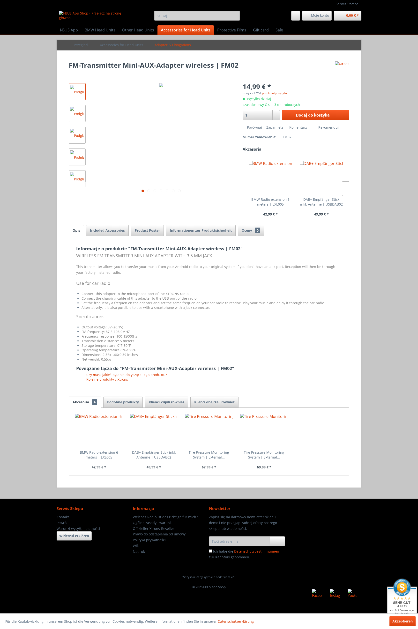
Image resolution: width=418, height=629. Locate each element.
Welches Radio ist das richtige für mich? (165, 517)
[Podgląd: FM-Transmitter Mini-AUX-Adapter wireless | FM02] (77, 91)
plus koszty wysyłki (274, 93)
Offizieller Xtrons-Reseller (153, 528)
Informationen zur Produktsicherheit (201, 230)
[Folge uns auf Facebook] (317, 594)
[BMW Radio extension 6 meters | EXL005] (270, 178)
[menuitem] (197, 16)
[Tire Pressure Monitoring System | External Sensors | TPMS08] (264, 431)
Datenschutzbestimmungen (256, 551)
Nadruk (139, 551)
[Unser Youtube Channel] (353, 594)
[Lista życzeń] (295, 16)
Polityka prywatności (149, 540)
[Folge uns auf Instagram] (335, 594)
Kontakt (63, 517)
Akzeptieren (402, 621)
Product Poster (147, 230)
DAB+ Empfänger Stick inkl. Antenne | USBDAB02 (321, 202)
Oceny (250, 230)
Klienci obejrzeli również (214, 402)
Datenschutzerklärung (236, 621)
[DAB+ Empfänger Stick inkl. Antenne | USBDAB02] (321, 178)
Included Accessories (107, 230)
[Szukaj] (235, 16)
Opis (76, 230)
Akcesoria (84, 402)
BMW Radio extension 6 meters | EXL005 (270, 202)
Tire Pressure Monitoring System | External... (209, 454)
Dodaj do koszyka (313, 115)
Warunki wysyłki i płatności (78, 528)
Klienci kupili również (166, 402)
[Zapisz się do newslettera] (277, 541)
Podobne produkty (123, 402)
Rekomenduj (328, 127)
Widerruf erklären (74, 535)
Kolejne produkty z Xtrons (106, 379)
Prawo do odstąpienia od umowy (159, 534)
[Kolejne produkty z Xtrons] (342, 69)
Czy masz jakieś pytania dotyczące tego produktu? (126, 374)
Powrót (62, 522)
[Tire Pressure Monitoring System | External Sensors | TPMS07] (209, 431)
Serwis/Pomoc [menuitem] (347, 4)
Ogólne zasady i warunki (152, 522)
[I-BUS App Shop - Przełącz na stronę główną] (95, 17)
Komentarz (298, 127)
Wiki (136, 545)
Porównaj (254, 127)
